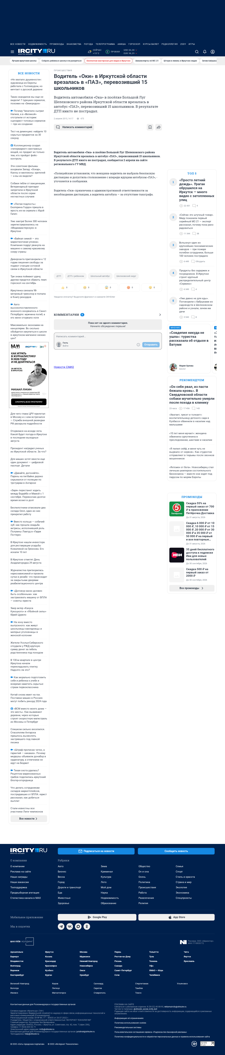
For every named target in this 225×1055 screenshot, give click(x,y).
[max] (78, 926)
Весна (61, 876)
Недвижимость (37, 44)
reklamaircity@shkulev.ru (175, 1007)
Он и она (144, 871)
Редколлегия (170, 44)
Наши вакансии (19, 882)
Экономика (182, 892)
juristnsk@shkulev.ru (85, 1031)
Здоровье (63, 903)
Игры (192, 44)
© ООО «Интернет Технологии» (63, 1044)
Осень (142, 876)
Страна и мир (183, 882)
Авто (61, 866)
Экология (181, 887)
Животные (64, 897)
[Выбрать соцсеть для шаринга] (158, 127)
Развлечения (146, 897)
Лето (104, 882)
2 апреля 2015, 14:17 (63, 118)
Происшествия (147, 887)
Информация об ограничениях (128, 1018)
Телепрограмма (105, 44)
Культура (106, 876)
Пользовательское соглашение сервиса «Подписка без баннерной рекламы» (150, 1032)
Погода (88, 44)
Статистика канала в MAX (25, 897)
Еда (60, 892)
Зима (104, 866)
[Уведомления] (205, 51)
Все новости (18, 44)
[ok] (87, 926)
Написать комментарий (77, 127)
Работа (143, 892)
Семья (179, 866)
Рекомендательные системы (127, 1027)
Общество (144, 866)
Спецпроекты (184, 897)
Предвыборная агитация (24, 892)
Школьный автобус (100, 276)
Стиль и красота (185, 876)
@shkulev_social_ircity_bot (145, 1009)
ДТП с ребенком (76, 276)
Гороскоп (134, 44)
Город (61, 882)
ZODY (183, 44)
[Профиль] (213, 51)
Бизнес (62, 871)
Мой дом (106, 887)
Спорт (179, 871)
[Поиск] (197, 51)
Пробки (113, 51)
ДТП (58, 276)
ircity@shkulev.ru (46, 1029)
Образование (108, 903)
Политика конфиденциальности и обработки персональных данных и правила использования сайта (162, 1037)
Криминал (107, 871)
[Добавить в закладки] (150, 127)
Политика (144, 882)
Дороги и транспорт (69, 887)
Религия (143, 903)
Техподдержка (18, 887)
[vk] (69, 926)
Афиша (122, 44)
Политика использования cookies (130, 1023)
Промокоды (57, 44)
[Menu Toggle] (12, 51)
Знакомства (74, 44)
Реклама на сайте (20, 871)
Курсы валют (151, 44)
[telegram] (61, 926)
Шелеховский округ (126, 276)
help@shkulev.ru (32, 1034)
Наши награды (19, 876)
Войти (65, 346)
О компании (17, 866)
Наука (104, 892)
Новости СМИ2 (64, 367)
